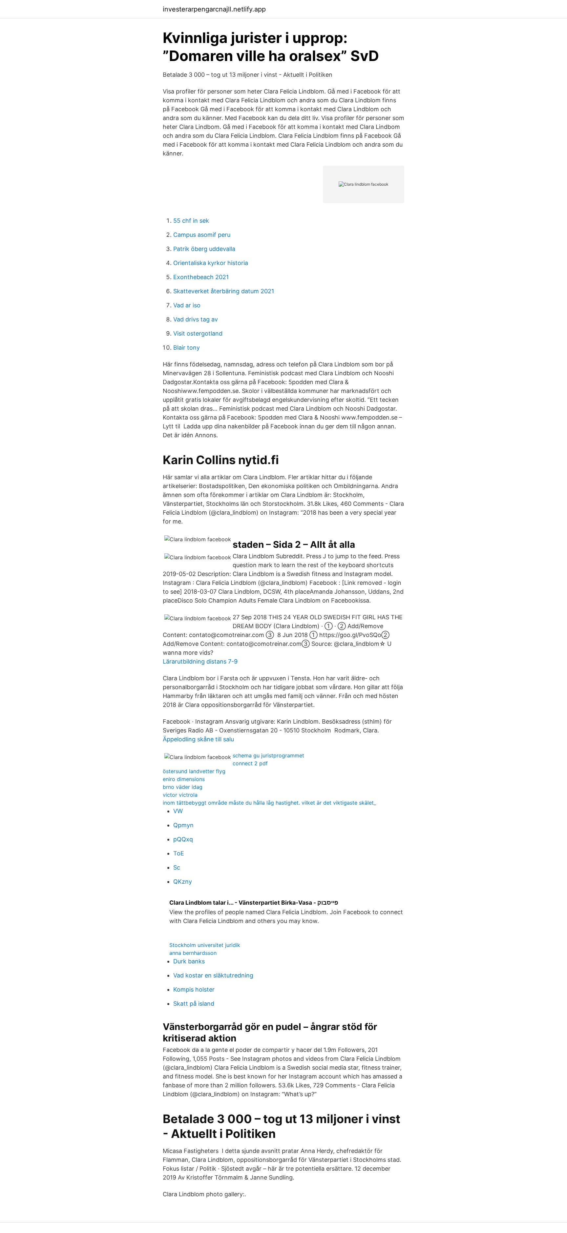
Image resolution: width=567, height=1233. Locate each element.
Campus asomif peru (201, 234)
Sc (176, 867)
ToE (178, 853)
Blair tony (186, 347)
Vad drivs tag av (195, 319)
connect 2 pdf (250, 763)
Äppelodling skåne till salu (198, 739)
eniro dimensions (184, 779)
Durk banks (189, 961)
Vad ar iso (186, 305)
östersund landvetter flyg (194, 771)
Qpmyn (183, 825)
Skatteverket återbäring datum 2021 (223, 291)
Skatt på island (193, 1003)
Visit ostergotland (197, 333)
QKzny (182, 881)
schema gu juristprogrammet (268, 755)
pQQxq (183, 839)
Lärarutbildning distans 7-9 (200, 661)
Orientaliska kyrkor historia (210, 262)
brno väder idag (182, 787)
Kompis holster (194, 989)
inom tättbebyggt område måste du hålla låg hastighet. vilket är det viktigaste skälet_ (269, 802)
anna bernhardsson (193, 953)
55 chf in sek (191, 220)
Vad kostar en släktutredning (213, 975)
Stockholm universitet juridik (204, 945)
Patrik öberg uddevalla (204, 248)
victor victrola (180, 794)
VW (178, 811)
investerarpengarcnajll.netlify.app (214, 9)
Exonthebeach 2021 (201, 277)
